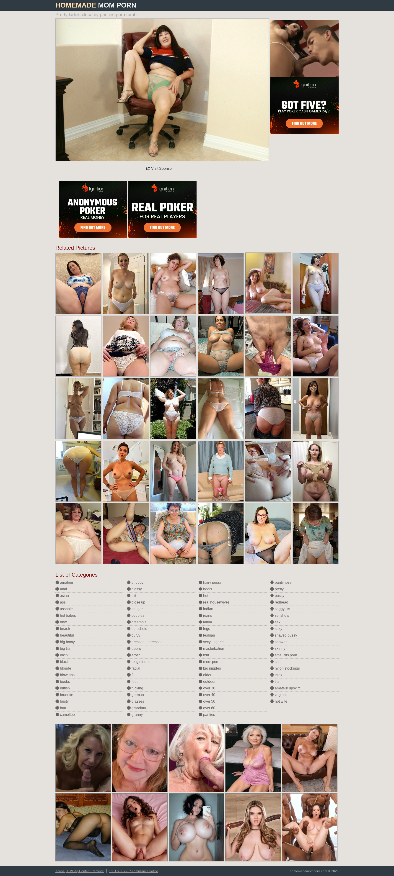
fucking (137, 688)
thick (278, 675)
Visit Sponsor (161, 168)
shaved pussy (285, 635)
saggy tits (282, 609)
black (64, 662)
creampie (139, 622)
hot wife (280, 701)
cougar (137, 609)
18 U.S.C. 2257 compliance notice (133, 871)
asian (64, 596)
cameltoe (67, 715)
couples (137, 615)
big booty (67, 642)
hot (205, 596)
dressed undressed (147, 642)
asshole (66, 609)
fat (133, 675)
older (206, 675)
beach (64, 629)
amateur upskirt (287, 688)
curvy (135, 635)
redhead (281, 602)
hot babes (67, 615)
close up (138, 602)
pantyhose (283, 582)
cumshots (139, 629)
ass (62, 602)
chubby (137, 582)
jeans (207, 615)
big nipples (211, 668)
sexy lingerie (213, 642)
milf (205, 655)
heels (207, 589)
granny (137, 715)
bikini (64, 655)
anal (63, 589)
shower (280, 642)
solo (278, 662)
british (64, 688)
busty (64, 701)
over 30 (208, 688)
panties (208, 715)
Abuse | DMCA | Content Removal (79, 871)
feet (134, 681)
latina (207, 622)
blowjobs (67, 675)
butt (62, 708)
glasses (137, 701)
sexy (278, 629)
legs (206, 629)
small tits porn (285, 655)
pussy (279, 596)
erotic (135, 655)
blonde (65, 668)
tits (276, 681)
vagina (280, 695)
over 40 (208, 695)
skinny (279, 648)
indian (207, 609)
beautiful (66, 635)
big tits (64, 648)
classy (136, 589)
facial (135, 668)
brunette (66, 695)
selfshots (281, 615)
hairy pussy (212, 582)
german (137, 695)
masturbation (213, 648)
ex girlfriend (140, 662)
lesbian (208, 635)
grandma (138, 708)
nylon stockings (287, 668)
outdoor (208, 681)
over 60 (208, 708)
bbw (63, 622)
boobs (64, 681)
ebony (136, 648)
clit (133, 596)
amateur (66, 582)
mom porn (210, 662)
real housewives (216, 602)
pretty (279, 589)
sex (277, 622)
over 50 (208, 701)
